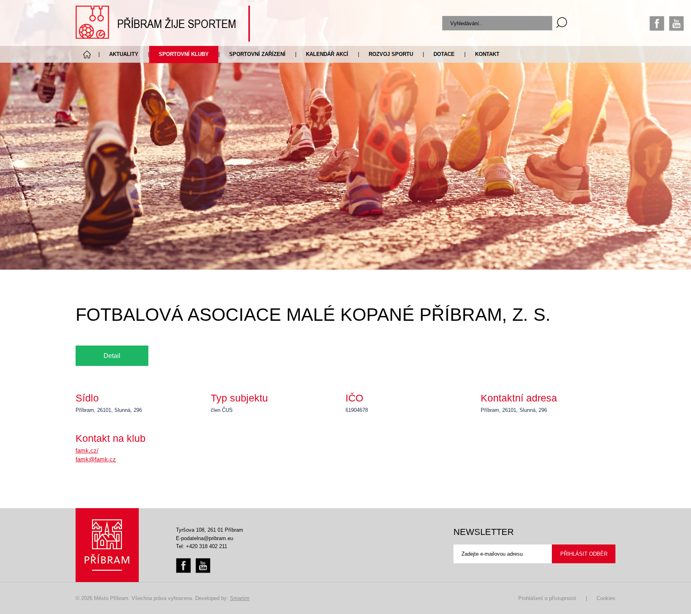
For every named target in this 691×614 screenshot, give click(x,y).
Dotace (444, 54)
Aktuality (123, 54)
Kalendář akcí (327, 54)
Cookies (606, 598)
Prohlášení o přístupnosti (547, 598)
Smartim (240, 598)
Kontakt (487, 54)
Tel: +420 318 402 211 (201, 546)
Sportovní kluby (184, 54)
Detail (112, 355)
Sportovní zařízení (257, 54)
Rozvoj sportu (391, 54)
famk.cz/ (87, 450)
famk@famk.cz (96, 459)
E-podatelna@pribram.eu (204, 538)
